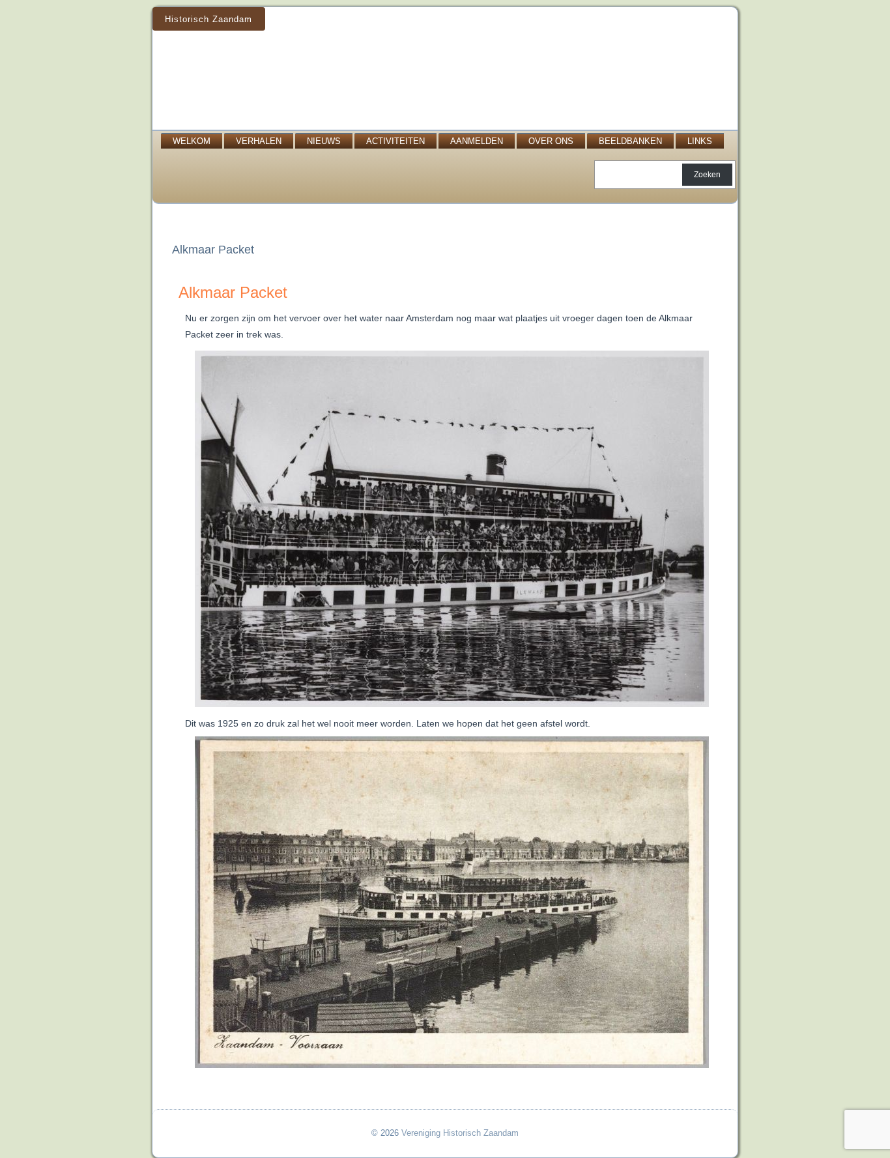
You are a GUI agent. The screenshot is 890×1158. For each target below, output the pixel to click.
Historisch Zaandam (208, 19)
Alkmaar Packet (233, 292)
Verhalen (258, 141)
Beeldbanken (630, 141)
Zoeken (707, 174)
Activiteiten (395, 141)
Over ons (550, 141)
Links (699, 141)
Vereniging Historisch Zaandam (460, 1133)
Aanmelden (476, 141)
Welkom (191, 141)
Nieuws (324, 141)
